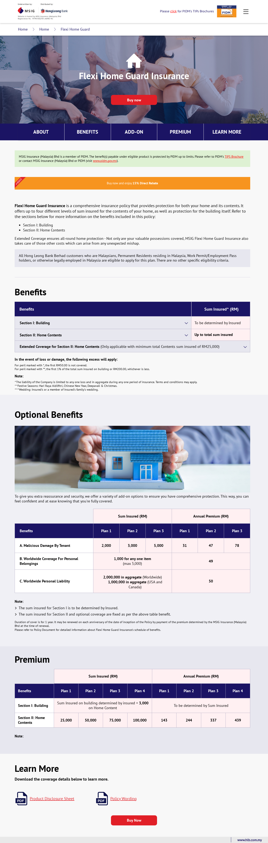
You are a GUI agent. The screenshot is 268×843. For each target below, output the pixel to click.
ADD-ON (134, 132)
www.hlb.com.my (249, 840)
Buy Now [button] (134, 100)
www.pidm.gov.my (105, 161)
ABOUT (41, 132)
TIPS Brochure (234, 157)
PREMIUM (180, 132)
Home (23, 29)
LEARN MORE (227, 132)
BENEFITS (87, 132)
